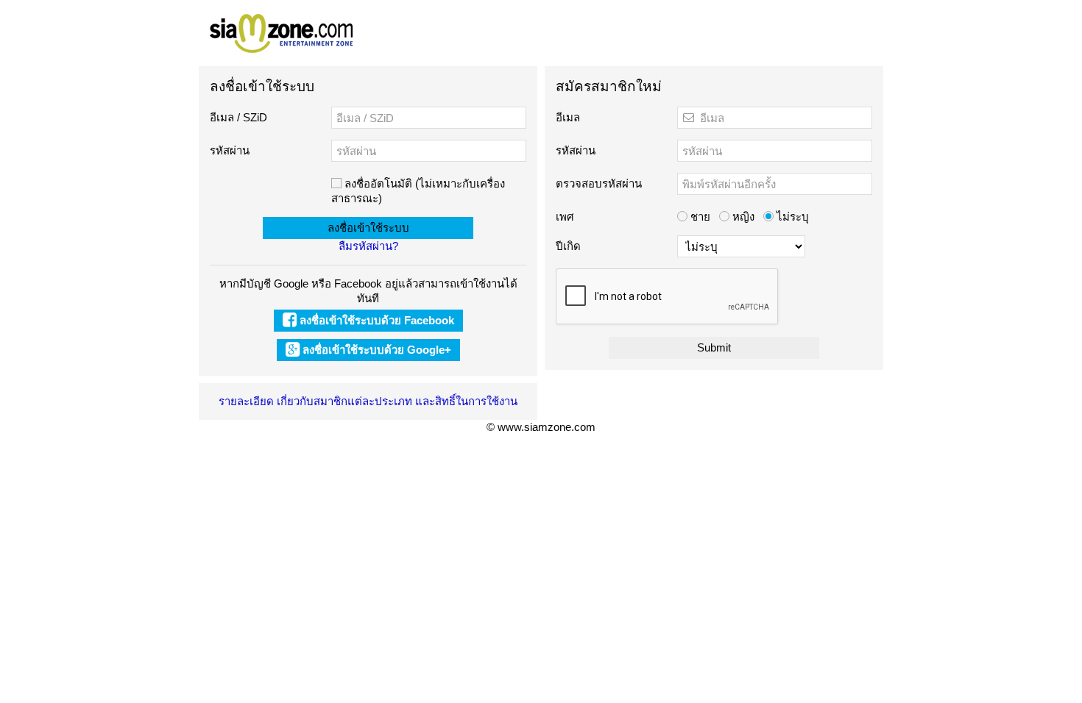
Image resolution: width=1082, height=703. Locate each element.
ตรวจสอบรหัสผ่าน (599, 183)
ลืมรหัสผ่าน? (368, 246)
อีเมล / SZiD (238, 117)
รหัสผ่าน (230, 150)
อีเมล (568, 117)
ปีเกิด (568, 246)
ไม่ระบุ (791, 216)
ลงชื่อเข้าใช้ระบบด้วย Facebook (375, 320)
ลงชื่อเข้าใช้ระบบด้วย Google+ (375, 349)
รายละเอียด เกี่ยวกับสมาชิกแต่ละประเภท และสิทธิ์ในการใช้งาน (368, 401)
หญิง (741, 216)
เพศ (565, 216)
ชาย (698, 216)
